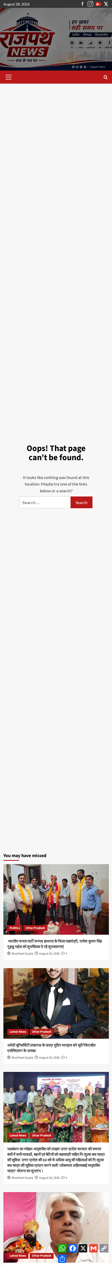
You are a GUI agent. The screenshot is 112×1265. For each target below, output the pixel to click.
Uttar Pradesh (35, 928)
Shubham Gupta (22, 953)
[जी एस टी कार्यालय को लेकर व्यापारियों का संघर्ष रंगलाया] (56, 1227)
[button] (7, 77)
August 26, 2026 (49, 953)
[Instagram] (90, 4)
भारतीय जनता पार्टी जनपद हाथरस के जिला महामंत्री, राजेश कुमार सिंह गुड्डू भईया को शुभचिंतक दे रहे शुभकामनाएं (54, 944)
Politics (15, 928)
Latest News (18, 1032)
